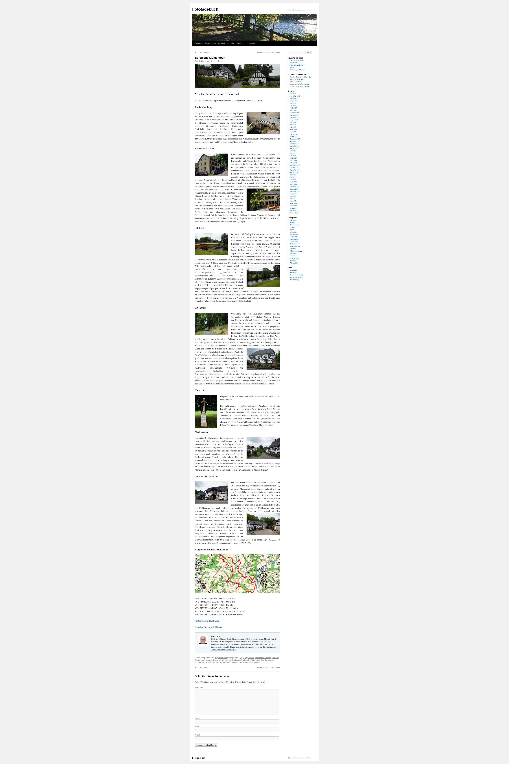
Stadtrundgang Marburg (297, 70)
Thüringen (293, 256)
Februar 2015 (294, 163)
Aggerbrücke (249, 657)
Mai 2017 (293, 105)
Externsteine (293, 62)
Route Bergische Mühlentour (207, 620)
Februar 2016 (294, 134)
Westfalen (293, 260)
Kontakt (231, 43)
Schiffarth (215, 662)
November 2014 (295, 165)
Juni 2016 (293, 124)
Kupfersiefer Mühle (248, 660)
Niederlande (293, 237)
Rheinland (293, 244)
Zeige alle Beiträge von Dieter (223, 649)
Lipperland (293, 232)
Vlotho (292, 67)
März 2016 (293, 132)
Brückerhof (259, 657)
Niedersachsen (294, 239)
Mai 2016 (293, 127)
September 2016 (295, 117)
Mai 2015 (293, 155)
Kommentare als (296, 277)
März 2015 (293, 160)
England (292, 227)
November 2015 (295, 141)
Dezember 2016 (295, 113)
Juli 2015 (293, 151)
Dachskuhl (267, 657)
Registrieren (293, 270)
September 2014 (295, 170)
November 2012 (295, 210)
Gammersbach (200, 660)
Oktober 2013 (294, 189)
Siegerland (293, 253)
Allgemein (293, 220)
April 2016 (293, 129)
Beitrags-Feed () (296, 275)
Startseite (199, 43)
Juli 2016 (293, 122)
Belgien (292, 222)
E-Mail (198, 726)
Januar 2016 (293, 136)
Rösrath (209, 662)
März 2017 (293, 110)
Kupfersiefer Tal (261, 660)
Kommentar (199, 687)
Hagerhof (227, 660)
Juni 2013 (293, 198)
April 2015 (293, 158)
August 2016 (294, 120)
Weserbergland (294, 258)
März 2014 (293, 184)
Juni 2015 (293, 153)
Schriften (221, 43)
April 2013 (293, 203)
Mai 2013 (293, 201)
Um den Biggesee (202, 52)
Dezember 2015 (295, 139)
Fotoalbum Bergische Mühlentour (209, 627)
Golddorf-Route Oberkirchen (268, 52)
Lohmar (270, 660)
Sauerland (293, 248)
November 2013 (295, 186)
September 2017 (295, 98)
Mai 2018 (293, 93)
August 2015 (294, 148)
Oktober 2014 (294, 167)
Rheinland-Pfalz (295, 246)
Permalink (258, 662)
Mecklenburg (294, 234)
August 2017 (294, 101)
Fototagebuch (205, 9)
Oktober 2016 (294, 115)
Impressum (251, 43)
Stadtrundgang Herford (297, 65)
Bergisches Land (221, 657)
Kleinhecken (236, 660)
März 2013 (293, 206)
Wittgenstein (294, 263)
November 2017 (295, 96)
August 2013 (294, 194)
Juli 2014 (293, 175)
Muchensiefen (200, 662)
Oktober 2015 (294, 144)
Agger (242, 657)
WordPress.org (294, 279)
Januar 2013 (293, 208)
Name (197, 718)
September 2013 (295, 191)
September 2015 (295, 146)
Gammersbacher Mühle (214, 660)
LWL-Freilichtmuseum (297, 60)
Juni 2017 (293, 103)
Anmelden (293, 272)
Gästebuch (240, 43)
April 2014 (293, 182)
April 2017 (293, 108)
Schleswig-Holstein (296, 251)
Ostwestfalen (294, 241)
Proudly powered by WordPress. (300, 758)
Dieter (220, 61)
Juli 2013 (293, 196)
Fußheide (275, 657)
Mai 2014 (293, 179)
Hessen (292, 229)
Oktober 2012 (294, 213)
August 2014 (294, 172)
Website (198, 735)
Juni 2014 (293, 177)
